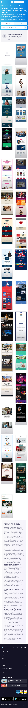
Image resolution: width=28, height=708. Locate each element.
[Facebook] (13, 647)
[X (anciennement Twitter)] (21, 647)
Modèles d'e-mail (4, 5)
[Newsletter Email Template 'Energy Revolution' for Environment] (21, 292)
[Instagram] (17, 647)
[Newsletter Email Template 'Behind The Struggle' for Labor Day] (21, 109)
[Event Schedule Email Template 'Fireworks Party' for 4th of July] (7, 295)
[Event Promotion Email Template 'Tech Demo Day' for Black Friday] (7, 139)
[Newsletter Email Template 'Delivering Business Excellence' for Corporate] (7, 264)
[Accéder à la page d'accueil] (1, 2)
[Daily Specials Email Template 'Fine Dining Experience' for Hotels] (7, 385)
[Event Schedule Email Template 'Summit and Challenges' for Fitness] (21, 203)
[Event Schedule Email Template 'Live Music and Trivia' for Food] (7, 231)
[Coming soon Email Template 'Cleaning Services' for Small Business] (7, 448)
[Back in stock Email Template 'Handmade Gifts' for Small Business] (7, 202)
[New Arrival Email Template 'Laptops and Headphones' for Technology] (7, 326)
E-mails (20, 23)
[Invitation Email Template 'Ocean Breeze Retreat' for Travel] (7, 419)
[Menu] (26, 2)
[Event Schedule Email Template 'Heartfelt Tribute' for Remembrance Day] (21, 233)
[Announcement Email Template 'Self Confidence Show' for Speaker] (21, 414)
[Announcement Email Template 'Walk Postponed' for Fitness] (21, 54)
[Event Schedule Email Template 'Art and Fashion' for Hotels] (21, 478)
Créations (7, 23)
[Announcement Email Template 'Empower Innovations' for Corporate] (7, 81)
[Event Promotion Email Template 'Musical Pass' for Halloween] (21, 388)
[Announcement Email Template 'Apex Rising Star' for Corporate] (21, 326)
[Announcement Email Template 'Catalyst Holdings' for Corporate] (7, 112)
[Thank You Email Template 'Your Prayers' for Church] (7, 473)
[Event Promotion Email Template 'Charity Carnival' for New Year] (21, 356)
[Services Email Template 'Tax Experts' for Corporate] (21, 448)
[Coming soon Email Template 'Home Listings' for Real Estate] (7, 506)
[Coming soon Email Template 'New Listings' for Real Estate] (7, 357)
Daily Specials (13, 5)
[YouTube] (25, 647)
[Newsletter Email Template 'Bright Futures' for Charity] (21, 143)
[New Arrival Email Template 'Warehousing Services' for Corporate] (21, 174)
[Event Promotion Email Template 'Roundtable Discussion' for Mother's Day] (7, 174)
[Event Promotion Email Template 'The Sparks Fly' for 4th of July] (21, 259)
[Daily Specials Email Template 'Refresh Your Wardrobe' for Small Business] (21, 81)
